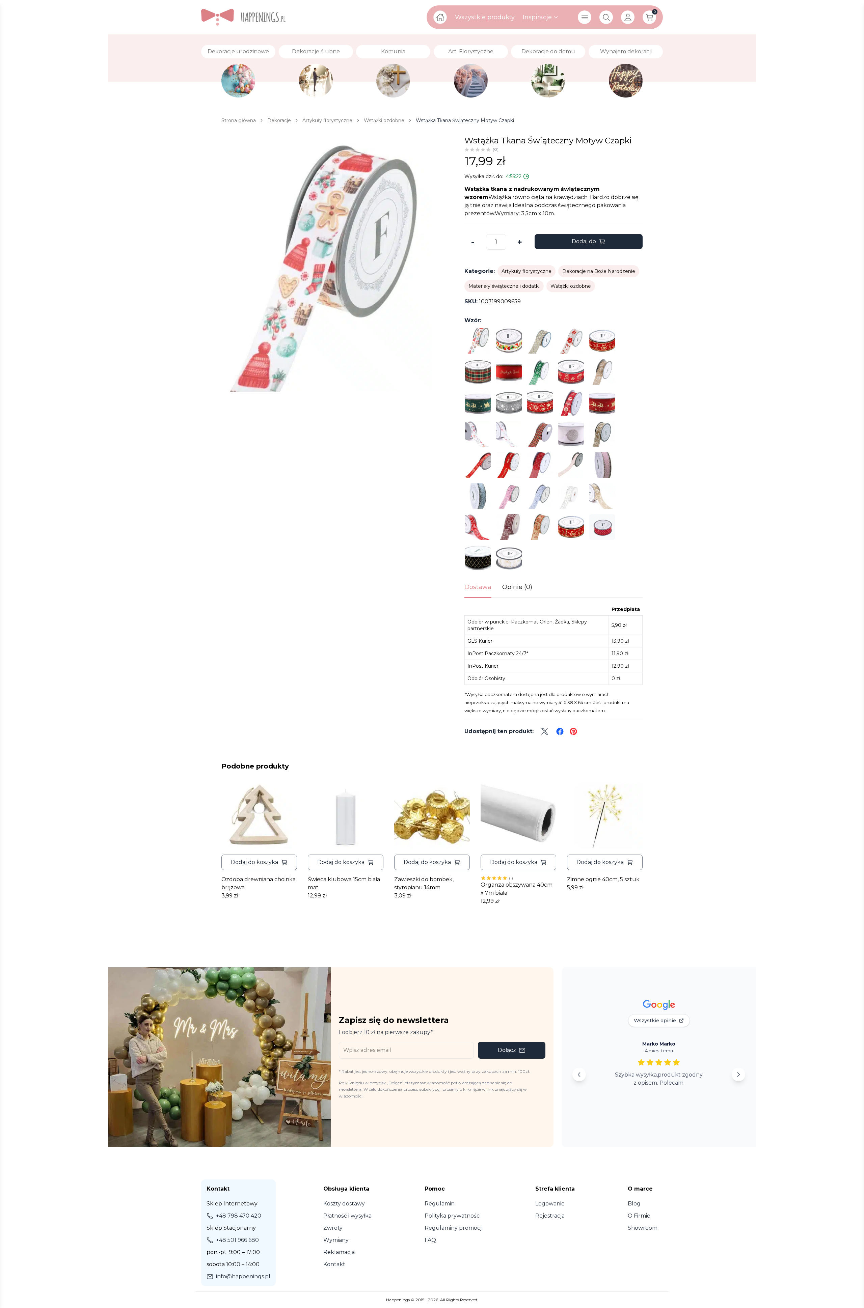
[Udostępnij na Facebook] (560, 731)
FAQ (430, 1240)
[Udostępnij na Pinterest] (573, 731)
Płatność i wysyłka (347, 1216)
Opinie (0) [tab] (517, 587)
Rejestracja (550, 1216)
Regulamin (440, 1203)
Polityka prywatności (453, 1216)
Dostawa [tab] (477, 587)
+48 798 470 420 (238, 1216)
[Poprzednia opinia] (579, 1074)
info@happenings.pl (243, 1276)
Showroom (642, 1228)
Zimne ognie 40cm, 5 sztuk (603, 879)
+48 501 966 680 (237, 1240)
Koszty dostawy (344, 1203)
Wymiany (336, 1240)
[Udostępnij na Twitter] (544, 731)
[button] (259, 862)
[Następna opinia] (738, 1074)
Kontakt (334, 1264)
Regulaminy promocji (454, 1228)
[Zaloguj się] (627, 17)
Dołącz (507, 1050)
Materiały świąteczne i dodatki (504, 286)
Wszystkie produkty (485, 17)
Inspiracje (537, 17)
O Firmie (639, 1216)
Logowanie (550, 1203)
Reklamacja (339, 1252)
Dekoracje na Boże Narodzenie (598, 271)
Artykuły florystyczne (526, 271)
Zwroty (333, 1228)
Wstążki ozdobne (570, 286)
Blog (634, 1203)
